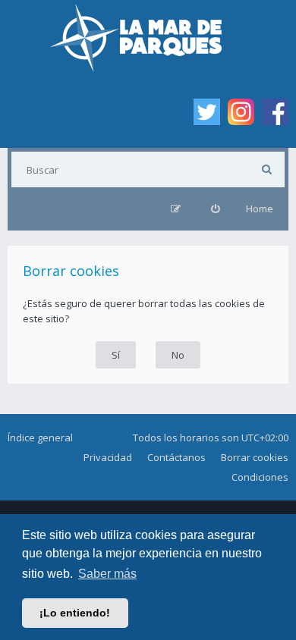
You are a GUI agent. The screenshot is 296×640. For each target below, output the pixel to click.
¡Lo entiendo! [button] (74, 613)
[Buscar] (267, 169)
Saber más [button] (107, 573)
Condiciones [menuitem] (259, 477)
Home (259, 208)
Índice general (40, 437)
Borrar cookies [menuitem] (254, 457)
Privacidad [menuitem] (107, 457)
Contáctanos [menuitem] (176, 457)
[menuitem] (215, 209)
